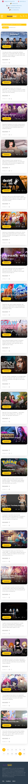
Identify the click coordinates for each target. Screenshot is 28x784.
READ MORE (5, 59)
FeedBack (8, 781)
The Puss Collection (9, 79)
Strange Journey (8, 151)
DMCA (13, 781)
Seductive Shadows (9, 115)
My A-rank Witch (8, 259)
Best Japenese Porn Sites (15, 5)
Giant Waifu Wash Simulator (11, 295)
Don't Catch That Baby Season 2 (13, 505)
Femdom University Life (10, 721)
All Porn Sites (15, 9)
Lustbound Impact (8, 541)
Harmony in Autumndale (10, 223)
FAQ (3, 781)
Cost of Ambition (8, 403)
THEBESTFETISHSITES (9, 1)
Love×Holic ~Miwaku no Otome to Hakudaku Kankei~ (13, 576)
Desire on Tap (7, 187)
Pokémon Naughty (8, 469)
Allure (4, 649)
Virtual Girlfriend (8, 613)
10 (16, 754)
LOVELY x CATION (8, 685)
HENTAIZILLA (23, 1)
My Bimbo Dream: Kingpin (11, 437)
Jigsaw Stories (7, 331)
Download (6, 46)
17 (24, 754)
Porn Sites (15, 3)
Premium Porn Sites (15, 7)
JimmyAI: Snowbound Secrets (12, 43)
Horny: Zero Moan (8, 367)
